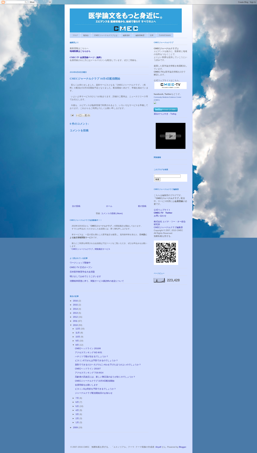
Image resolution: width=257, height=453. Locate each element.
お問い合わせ (160, 216)
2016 (75, 301)
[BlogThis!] (80, 115)
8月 (77, 345)
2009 (75, 427)
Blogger (182, 447)
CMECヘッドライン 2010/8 (88, 348)
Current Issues (165, 35)
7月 (77, 398)
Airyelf (158, 447)
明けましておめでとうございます (85, 276)
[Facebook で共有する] (85, 115)
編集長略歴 (139, 35)
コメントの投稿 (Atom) (112, 213)
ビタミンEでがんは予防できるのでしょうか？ (96, 360)
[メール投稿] (72, 115)
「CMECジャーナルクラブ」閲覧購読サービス (90, 249)
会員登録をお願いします (86, 385)
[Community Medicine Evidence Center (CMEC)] (155, 103)
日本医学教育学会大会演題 (82, 272)
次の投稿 (76, 206)
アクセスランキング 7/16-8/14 (89, 372)
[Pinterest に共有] (88, 115)
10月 (78, 336)
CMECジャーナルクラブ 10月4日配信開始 (94, 381)
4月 (77, 410)
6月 (77, 402)
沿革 (151, 35)
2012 (75, 317)
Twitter (168, 213)
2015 (75, 305)
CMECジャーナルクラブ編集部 (168, 227)
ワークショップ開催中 (80, 262)
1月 (77, 422)
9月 (77, 340)
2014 (75, 309)
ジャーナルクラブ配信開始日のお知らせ (93, 393)
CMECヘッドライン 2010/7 (88, 368)
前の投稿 (142, 206)
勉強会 (86, 35)
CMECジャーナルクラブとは (105, 35)
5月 (77, 406)
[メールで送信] (77, 115)
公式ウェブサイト (162, 210)
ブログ (75, 35)
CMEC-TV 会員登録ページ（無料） (86, 57)
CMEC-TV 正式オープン (81, 267)
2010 (75, 325)
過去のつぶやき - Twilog (165, 114)
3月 (77, 414)
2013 (75, 313)
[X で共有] (83, 115)
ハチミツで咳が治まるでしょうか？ (91, 356)
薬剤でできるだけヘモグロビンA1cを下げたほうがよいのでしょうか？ (108, 364)
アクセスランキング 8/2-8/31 (88, 352)
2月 (77, 418)
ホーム (109, 206)
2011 (75, 321)
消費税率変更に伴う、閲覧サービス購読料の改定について (97, 281)
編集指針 (126, 35)
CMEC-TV (158, 213)
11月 (78, 332)
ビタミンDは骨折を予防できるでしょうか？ (95, 389)
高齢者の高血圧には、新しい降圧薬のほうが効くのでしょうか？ (105, 377)
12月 (78, 328)
